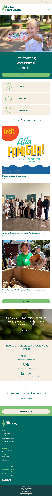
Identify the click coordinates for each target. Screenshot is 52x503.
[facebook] (3, 480)
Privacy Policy (26, 489)
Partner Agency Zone (8, 441)
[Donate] (26, 87)
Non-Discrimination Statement (26, 493)
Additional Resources (8, 438)
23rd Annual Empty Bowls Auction (14, 176)
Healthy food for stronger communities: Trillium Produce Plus (23, 233)
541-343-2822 (5, 456)
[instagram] (6, 480)
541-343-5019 (5, 461)
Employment (5, 444)
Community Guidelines (26, 491)
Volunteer (5, 436)
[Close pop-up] (49, 482)
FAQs (3, 430)
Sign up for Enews (40, 497)
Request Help (6, 433)
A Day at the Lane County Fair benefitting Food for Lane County (24, 290)
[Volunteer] (26, 98)
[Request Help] (26, 110)
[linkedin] (9, 480)
